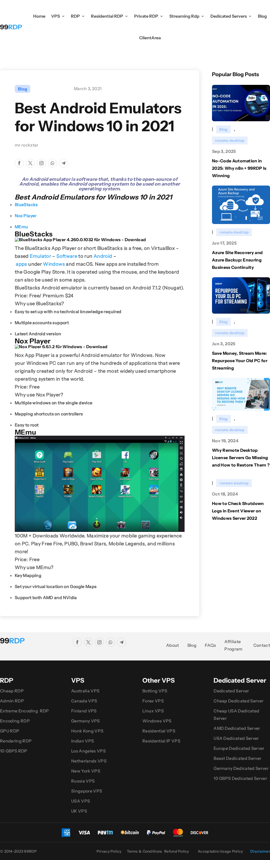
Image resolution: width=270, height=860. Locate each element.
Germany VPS (85, 720)
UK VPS (79, 811)
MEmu (21, 226)
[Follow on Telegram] (63, 163)
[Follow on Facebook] (19, 163)
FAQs (210, 645)
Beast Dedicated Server (237, 758)
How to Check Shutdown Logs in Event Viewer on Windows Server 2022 (238, 511)
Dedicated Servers (228, 16)
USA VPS (80, 801)
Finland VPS (84, 710)
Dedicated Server (231, 690)
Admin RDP (12, 700)
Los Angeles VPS (88, 751)
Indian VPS (82, 741)
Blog (262, 16)
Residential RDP (107, 16)
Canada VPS (84, 700)
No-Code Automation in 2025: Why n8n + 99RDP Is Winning (239, 168)
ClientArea (150, 37)
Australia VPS (85, 690)
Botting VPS (154, 690)
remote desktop (229, 140)
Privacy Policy (109, 851)
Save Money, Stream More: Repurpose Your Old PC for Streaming (239, 361)
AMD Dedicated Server (237, 728)
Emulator (40, 256)
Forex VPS (153, 700)
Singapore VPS (86, 791)
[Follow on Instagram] (41, 163)
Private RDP (146, 16)
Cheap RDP (12, 690)
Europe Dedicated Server (239, 748)
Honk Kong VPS (87, 730)
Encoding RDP (15, 720)
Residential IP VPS (161, 741)
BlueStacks (26, 204)
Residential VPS (158, 730)
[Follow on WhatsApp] (52, 163)
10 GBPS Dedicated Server (240, 778)
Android (103, 256)
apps (21, 264)
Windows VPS (157, 720)
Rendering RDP (16, 741)
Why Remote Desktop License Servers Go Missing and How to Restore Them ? (240, 458)
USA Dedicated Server (236, 738)
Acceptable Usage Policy (220, 851)
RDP (75, 16)
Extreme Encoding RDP (24, 710)
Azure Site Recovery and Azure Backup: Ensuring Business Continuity (237, 260)
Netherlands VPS (89, 761)
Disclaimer (260, 851)
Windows (54, 264)
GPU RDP (9, 730)
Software (66, 256)
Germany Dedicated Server (241, 768)
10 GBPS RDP (13, 751)
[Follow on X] (30, 163)
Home (39, 16)
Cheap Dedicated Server (238, 700)
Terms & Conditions (144, 851)
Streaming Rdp (184, 16)
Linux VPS (153, 710)
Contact (261, 645)
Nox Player (26, 215)
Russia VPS (83, 781)
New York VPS (85, 771)
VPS (55, 16)
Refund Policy (176, 851)
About (172, 645)
